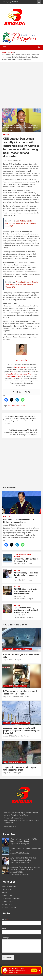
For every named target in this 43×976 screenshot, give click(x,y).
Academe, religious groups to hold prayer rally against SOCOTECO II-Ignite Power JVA (21, 730)
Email (4, 929)
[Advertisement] (21, 87)
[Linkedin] (17, 392)
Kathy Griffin (20, 406)
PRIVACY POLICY (8, 901)
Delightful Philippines (13, 376)
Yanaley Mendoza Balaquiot (23, 599)
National (6, 517)
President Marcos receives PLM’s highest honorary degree (23, 840)
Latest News (9, 487)
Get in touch (7, 957)
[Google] (29, 392)
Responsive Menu (39, 2)
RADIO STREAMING (9, 887)
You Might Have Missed (15, 624)
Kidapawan (18, 554)
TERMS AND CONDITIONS (11, 898)
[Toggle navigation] (4, 47)
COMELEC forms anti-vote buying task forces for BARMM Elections (25, 591)
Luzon (16, 686)
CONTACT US (7, 895)
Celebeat (31, 374)
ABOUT (4, 892)
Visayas (22, 762)
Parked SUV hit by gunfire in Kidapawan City (26, 560)
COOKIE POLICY (7, 904)
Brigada (19, 525)
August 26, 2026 (9, 773)
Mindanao (17, 556)
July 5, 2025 (7, 160)
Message (6, 938)
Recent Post (9, 834)
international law (20, 367)
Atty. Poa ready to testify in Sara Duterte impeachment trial (26, 575)
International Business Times (16, 374)
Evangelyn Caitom (22, 696)
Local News (26, 554)
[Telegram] (26, 392)
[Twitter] (23, 392)
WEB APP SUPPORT (9, 907)
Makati (23, 686)
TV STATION (6, 889)
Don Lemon (12, 406)
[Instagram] (20, 392)
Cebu (5, 762)
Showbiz (6, 135)
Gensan (6, 723)
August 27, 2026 (9, 525)
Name (5, 919)
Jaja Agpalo (17, 160)
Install (34, 970)
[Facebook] (14, 392)
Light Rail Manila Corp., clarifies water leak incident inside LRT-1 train (26, 610)
